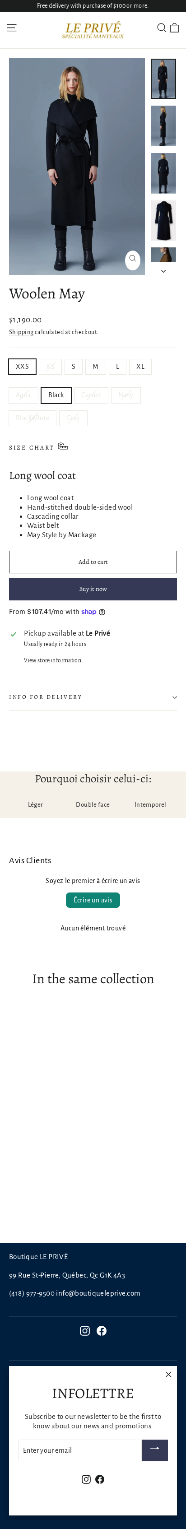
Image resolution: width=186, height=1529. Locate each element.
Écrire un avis (93, 900)
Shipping (21, 332)
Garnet (91, 395)
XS (50, 366)
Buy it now (93, 589)
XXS (22, 366)
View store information (52, 660)
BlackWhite (32, 418)
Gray (73, 418)
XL (140, 366)
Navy (126, 395)
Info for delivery (45, 697)
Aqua (23, 395)
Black (56, 395)
